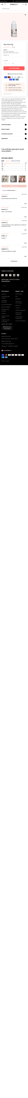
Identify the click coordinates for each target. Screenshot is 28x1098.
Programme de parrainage (5, 320)
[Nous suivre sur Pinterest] (10, 275)
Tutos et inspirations (20, 321)
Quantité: (5, 60)
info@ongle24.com (9, 343)
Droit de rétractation (6, 304)
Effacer (24, 8)
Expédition (18, 299)
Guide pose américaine (18, 313)
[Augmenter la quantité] (13, 63)
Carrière (3, 313)
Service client (18, 294)
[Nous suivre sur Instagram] (6, 275)
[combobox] (12, 9)
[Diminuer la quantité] (5, 63)
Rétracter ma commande (7, 327)
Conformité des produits (5, 297)
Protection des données (5, 310)
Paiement (17, 305)
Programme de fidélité (5, 316)
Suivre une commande (18, 302)
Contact (17, 308)
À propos (3, 294)
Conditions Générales (4, 301)
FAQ (16, 296)
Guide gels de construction (19, 317)
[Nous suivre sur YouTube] (14, 275)
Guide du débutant (20, 310)
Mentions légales (5, 307)
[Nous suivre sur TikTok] (18, 275)
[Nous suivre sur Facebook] (2, 275)
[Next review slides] (25, 179)
